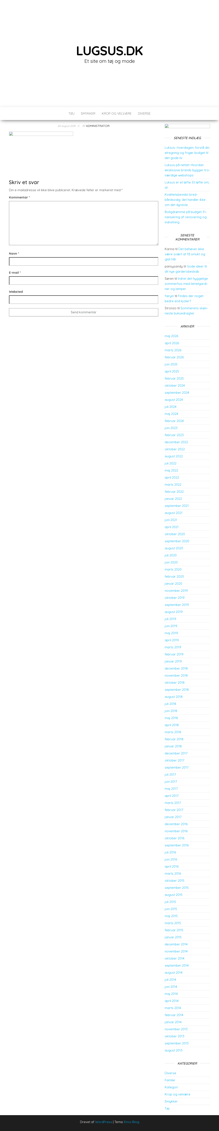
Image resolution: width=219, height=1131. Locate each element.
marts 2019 (173, 647)
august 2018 (174, 697)
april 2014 (172, 1001)
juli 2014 (170, 980)
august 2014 (173, 972)
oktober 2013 (174, 1036)
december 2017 (176, 753)
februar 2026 (174, 357)
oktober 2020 (175, 534)
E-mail (15, 272)
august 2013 (173, 1050)
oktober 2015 (174, 881)
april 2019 (172, 640)
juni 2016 (171, 859)
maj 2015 (171, 916)
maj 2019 (171, 633)
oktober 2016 (174, 838)
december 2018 (176, 668)
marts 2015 (173, 923)
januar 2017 (173, 817)
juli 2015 (170, 902)
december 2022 (176, 442)
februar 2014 (174, 1015)
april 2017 (172, 796)
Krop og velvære (117, 113)
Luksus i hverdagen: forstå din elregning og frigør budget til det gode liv (187, 153)
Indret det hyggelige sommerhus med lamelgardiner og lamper (186, 283)
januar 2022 (173, 499)
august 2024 (174, 400)
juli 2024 (170, 407)
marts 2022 (173, 484)
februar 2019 (174, 654)
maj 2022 (171, 470)
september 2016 (177, 845)
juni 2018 (171, 711)
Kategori (171, 1087)
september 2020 (177, 541)
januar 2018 (173, 746)
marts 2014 (173, 1008)
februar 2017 (174, 810)
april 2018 (172, 725)
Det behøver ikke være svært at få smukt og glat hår (185, 254)
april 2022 (172, 477)
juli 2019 (170, 619)
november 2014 (176, 951)
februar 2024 (174, 421)
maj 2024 (171, 414)
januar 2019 (173, 661)
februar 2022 (174, 492)
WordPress (103, 1122)
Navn (14, 253)
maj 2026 (171, 336)
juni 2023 (171, 428)
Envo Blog (131, 1122)
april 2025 (172, 371)
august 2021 (173, 513)
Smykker (88, 113)
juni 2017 (171, 782)
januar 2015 (173, 937)
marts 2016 (173, 873)
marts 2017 (173, 803)
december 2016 (176, 824)
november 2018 (176, 675)
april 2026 (172, 343)
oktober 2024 (175, 385)
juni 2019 (171, 626)
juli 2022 (170, 463)
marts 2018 (173, 732)
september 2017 (177, 767)
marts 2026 (173, 350)
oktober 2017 (174, 760)
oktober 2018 (175, 682)
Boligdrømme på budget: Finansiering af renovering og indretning (186, 217)
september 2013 (177, 1043)
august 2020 (174, 548)
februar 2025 (174, 378)
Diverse (144, 113)
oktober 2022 (175, 449)
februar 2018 (174, 739)
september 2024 (177, 393)
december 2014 (176, 944)
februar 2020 (174, 576)
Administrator (98, 126)
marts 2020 (173, 569)
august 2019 (174, 612)
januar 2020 (173, 583)
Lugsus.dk (109, 50)
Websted (16, 292)
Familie (170, 1080)
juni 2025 (171, 364)
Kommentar (19, 197)
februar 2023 (174, 435)
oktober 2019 (175, 598)
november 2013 (176, 1029)
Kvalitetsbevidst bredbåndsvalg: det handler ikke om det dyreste (185, 199)
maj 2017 (171, 789)
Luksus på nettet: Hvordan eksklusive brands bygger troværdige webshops (187, 170)
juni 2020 (171, 562)
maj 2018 (171, 718)
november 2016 (176, 831)
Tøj (71, 113)
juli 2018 (170, 704)
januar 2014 (173, 1022)
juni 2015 (171, 909)
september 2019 (177, 605)
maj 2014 (171, 994)
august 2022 (174, 456)
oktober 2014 (174, 958)
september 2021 (177, 506)
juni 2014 (171, 987)
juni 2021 (171, 520)
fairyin (169, 296)
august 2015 (173, 895)
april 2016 (172, 866)
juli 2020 (171, 555)
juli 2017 (170, 774)
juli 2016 (170, 852)
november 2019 (176, 591)
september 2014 (177, 965)
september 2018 (177, 690)
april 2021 (172, 527)
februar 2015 (174, 930)
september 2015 (177, 888)
